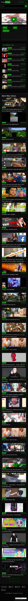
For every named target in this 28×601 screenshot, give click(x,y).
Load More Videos (14, 580)
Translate (24, 599)
